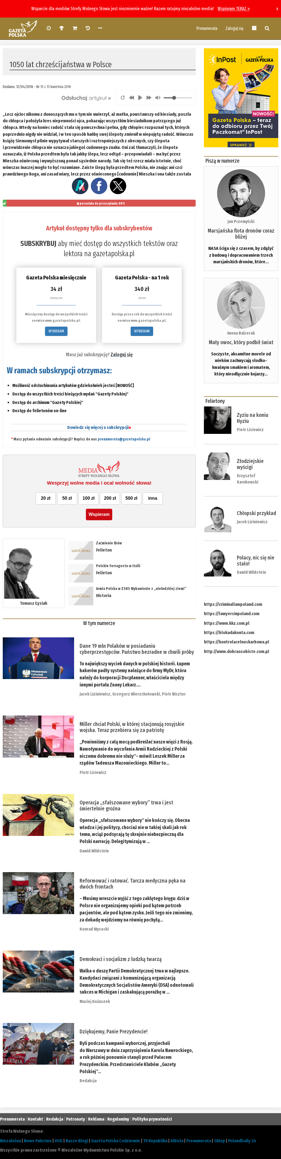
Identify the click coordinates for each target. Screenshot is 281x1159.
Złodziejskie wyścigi (250, 464)
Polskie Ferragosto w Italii (118, 566)
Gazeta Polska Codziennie (115, 1141)
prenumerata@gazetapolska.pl (124, 439)
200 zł (110, 498)
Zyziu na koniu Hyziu (252, 418)
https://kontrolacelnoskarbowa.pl (236, 642)
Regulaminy (118, 1119)
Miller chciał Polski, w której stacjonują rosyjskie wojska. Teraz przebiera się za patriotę (132, 727)
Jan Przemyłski (240, 221)
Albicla (176, 1141)
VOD (59, 1141)
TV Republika (155, 1141)
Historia (103, 595)
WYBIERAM (56, 331)
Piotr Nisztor (174, 694)
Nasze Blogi (77, 1141)
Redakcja (88, 1080)
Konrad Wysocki (94, 929)
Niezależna (10, 1141)
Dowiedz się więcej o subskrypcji (99, 427)
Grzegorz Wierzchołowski (136, 694)
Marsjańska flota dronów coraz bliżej (241, 233)
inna (152, 498)
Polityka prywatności (152, 1119)
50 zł (67, 498)
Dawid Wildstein (94, 850)
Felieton (104, 550)
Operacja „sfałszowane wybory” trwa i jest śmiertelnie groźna (126, 805)
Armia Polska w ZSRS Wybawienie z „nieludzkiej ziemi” (141, 588)
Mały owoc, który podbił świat (241, 342)
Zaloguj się (234, 28)
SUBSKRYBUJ (38, 243)
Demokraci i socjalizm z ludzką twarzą (121, 959)
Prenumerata (206, 28)
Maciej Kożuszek (95, 1001)
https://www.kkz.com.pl (226, 623)
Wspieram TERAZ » (234, 9)
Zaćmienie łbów (109, 543)
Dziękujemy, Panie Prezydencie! (113, 1031)
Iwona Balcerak (241, 333)
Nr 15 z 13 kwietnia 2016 (53, 86)
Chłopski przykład (256, 513)
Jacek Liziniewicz (95, 694)
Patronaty (75, 1119)
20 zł (45, 498)
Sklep (219, 1141)
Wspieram (99, 514)
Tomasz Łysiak (33, 603)
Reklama (96, 1119)
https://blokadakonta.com (229, 632)
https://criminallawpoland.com (233, 604)
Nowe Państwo (38, 1141)
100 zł (88, 498)
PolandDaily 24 (242, 1141)
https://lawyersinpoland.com (231, 614)
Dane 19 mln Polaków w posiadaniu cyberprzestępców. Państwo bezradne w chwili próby (137, 649)
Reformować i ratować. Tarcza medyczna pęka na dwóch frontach (133, 883)
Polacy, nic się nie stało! (255, 560)
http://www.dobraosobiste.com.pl (236, 651)
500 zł (131, 498)
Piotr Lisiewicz (93, 772)
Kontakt (35, 1119)
